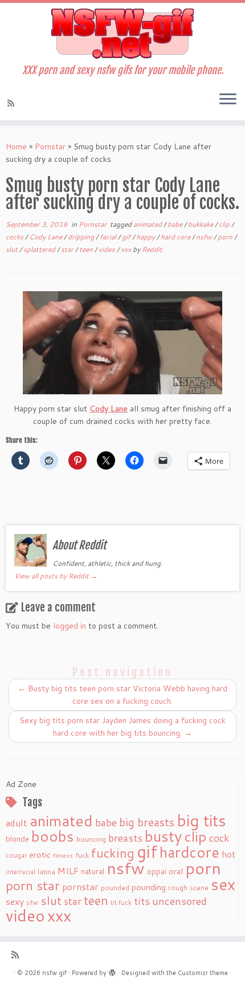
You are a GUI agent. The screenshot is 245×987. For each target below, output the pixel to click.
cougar (16, 855)
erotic (40, 854)
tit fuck (121, 902)
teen (87, 249)
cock (219, 837)
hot (228, 854)
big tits (201, 820)
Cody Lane (46, 237)
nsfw (205, 237)
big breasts (146, 822)
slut (12, 249)
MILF (68, 870)
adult (16, 823)
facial (109, 237)
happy (146, 237)
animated (148, 224)
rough (177, 887)
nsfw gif (54, 972)
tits (142, 901)
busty (163, 836)
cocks (15, 237)
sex (223, 884)
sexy (15, 901)
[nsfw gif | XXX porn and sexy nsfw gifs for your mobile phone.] (122, 34)
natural (92, 871)
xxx (127, 249)
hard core (176, 237)
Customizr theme (203, 972)
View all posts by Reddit (55, 576)
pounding (149, 887)
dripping (82, 237)
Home (16, 146)
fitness (63, 855)
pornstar (80, 886)
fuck (82, 855)
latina (46, 871)
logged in (69, 625)
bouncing (91, 839)
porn (226, 237)
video (108, 249)
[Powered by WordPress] (112, 970)
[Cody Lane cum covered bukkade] (122, 342)
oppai (156, 871)
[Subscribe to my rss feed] (12, 103)
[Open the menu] (227, 99)
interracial (20, 871)
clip (225, 224)
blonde (17, 838)
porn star (33, 885)
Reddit (152, 249)
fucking (112, 853)
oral (176, 871)
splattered (40, 249)
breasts (125, 837)
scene (199, 887)
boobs (52, 836)
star (68, 249)
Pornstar (50, 146)
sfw (32, 902)
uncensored (179, 901)
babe (176, 224)
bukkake (201, 224)
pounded (115, 887)
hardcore (189, 852)
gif (127, 237)
